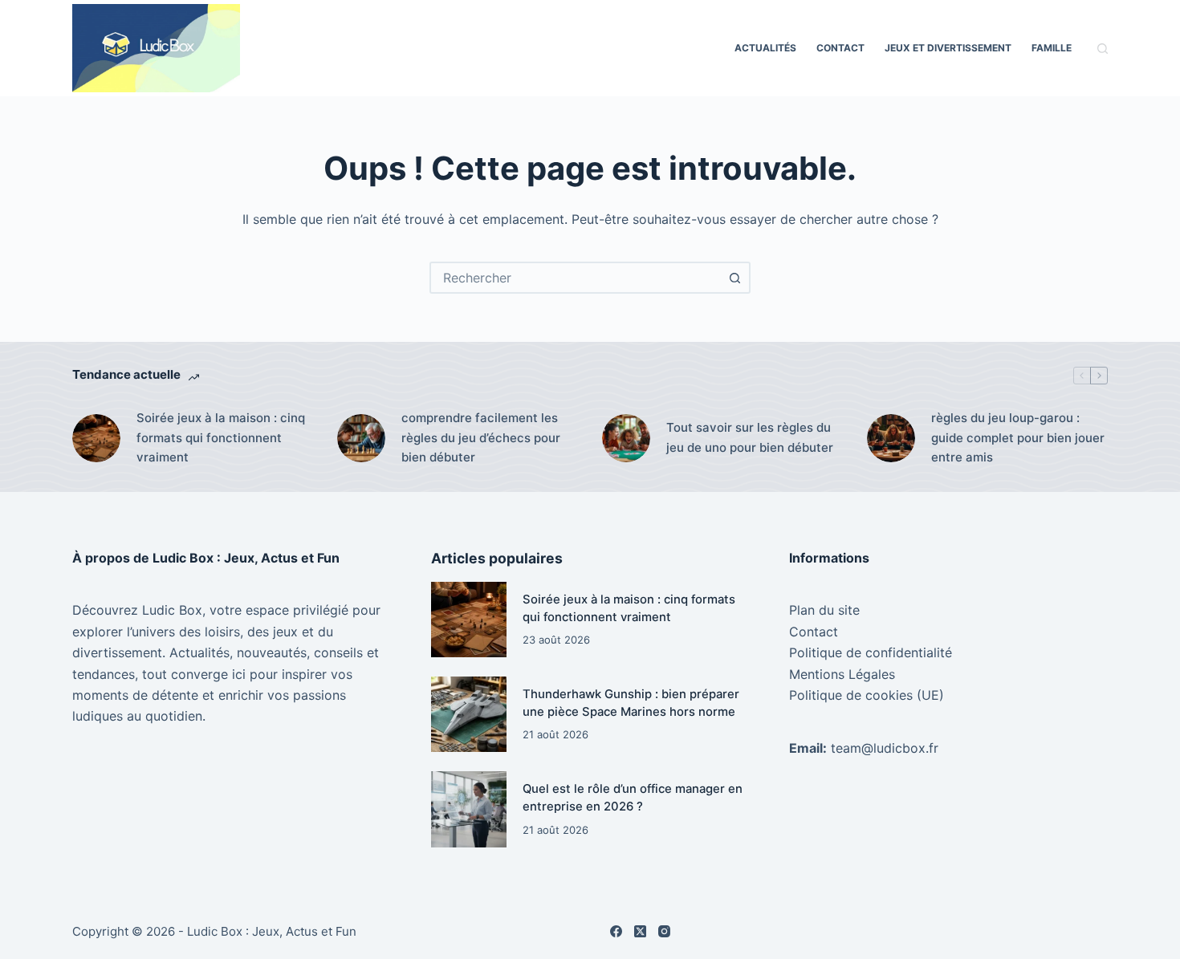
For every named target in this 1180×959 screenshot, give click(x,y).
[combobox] (575, 278)
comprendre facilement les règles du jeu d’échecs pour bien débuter (480, 437)
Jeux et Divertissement (948, 48)
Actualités (765, 48)
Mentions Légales (842, 674)
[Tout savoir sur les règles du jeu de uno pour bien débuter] (626, 438)
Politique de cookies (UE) (866, 695)
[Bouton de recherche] (734, 277)
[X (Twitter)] (640, 931)
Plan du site (824, 610)
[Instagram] (664, 931)
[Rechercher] (1102, 48)
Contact (840, 48)
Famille (1051, 48)
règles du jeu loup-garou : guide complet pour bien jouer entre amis (1018, 437)
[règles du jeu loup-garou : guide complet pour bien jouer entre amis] (891, 438)
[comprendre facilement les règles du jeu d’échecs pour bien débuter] (361, 438)
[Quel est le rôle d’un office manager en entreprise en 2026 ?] (469, 809)
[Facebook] (616, 931)
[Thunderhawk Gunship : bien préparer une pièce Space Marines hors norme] (469, 714)
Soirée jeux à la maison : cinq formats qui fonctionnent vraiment (220, 437)
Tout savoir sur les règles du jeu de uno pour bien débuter (749, 437)
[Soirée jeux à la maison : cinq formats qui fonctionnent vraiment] (96, 438)
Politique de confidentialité (870, 652)
